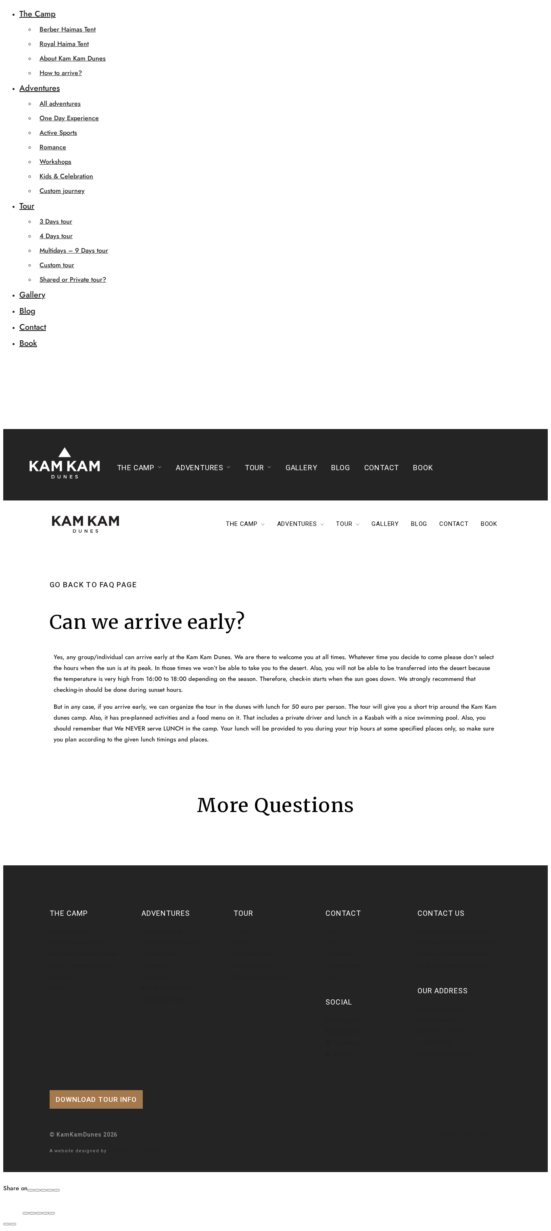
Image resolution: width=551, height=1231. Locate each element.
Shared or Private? (260, 976)
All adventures (60, 103)
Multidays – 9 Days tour (74, 250)
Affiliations (342, 954)
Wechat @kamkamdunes (452, 954)
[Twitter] (43, 1190)
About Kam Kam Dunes (73, 58)
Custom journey (62, 190)
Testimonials (344, 965)
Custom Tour (252, 965)
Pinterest (345, 1043)
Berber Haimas (71, 931)
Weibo (341, 1054)
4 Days (243, 943)
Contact (32, 327)
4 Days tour (56, 236)
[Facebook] (30, 1190)
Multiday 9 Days (256, 954)
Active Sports (58, 132)
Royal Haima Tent (64, 43)
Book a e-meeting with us (453, 965)
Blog (27, 311)
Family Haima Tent (76, 943)
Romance (53, 147)
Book (28, 343)
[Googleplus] (37, 1190)
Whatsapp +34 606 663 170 (456, 943)
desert (458, 668)
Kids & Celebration (66, 176)
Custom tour (57, 265)
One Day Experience (69, 118)
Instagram (346, 1020)
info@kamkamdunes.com (453, 931)
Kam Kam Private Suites (84, 954)
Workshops (55, 161)
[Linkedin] (56, 1190)
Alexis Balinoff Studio (134, 1151)
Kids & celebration (167, 988)
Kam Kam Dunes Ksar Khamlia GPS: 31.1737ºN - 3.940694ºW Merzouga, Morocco (445, 1031)
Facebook (345, 1031)
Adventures (39, 88)
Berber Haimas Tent (68, 29)
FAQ (331, 931)
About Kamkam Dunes (81, 965)
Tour (26, 206)
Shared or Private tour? (73, 279)
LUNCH (173, 728)
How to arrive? (61, 72)
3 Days (243, 931)
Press (334, 943)
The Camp (37, 14)
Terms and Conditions (469, 1134)
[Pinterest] (50, 1190)
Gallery (32, 295)
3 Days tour (56, 221)
